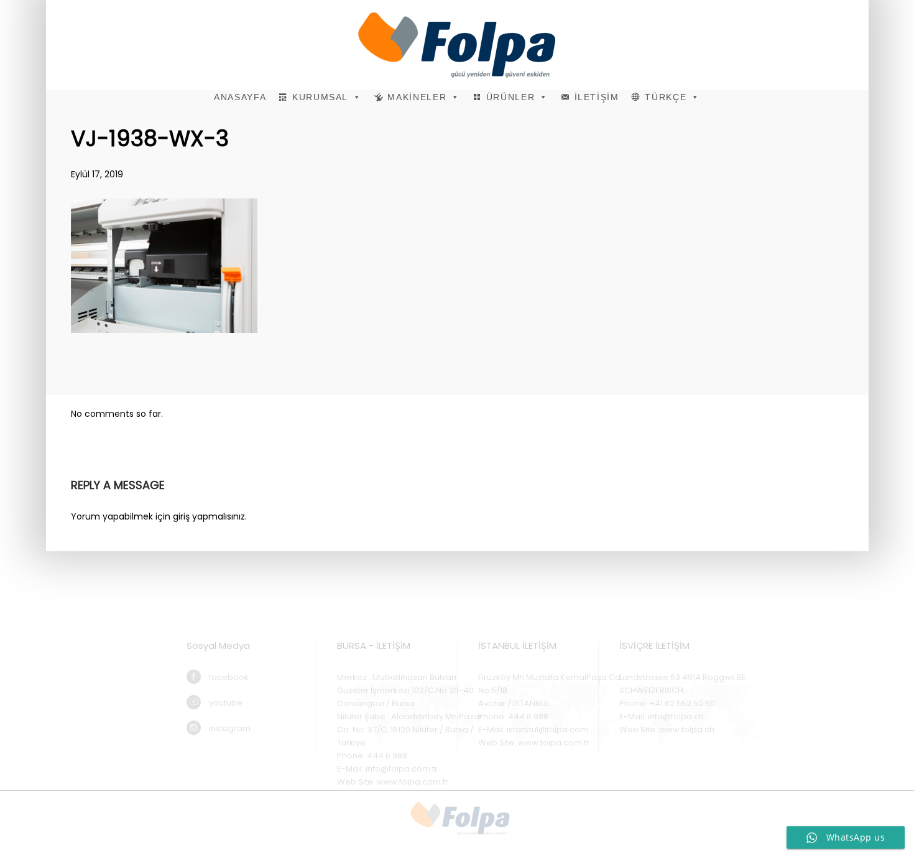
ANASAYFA (240, 97)
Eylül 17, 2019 (97, 174)
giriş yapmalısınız (209, 516)
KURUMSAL (320, 97)
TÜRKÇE (665, 97)
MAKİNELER (416, 97)
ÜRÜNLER (510, 97)
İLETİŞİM (597, 97)
